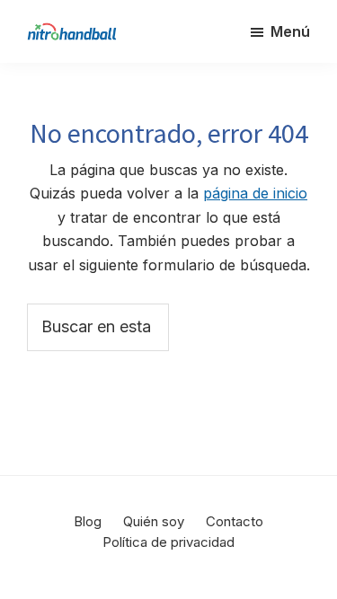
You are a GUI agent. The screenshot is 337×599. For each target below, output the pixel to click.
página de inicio (255, 193)
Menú (290, 31)
